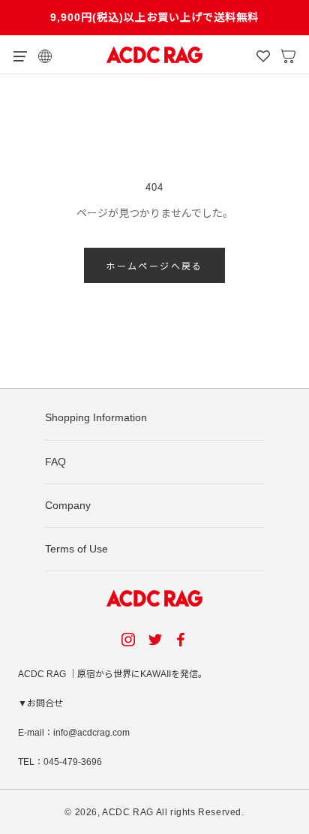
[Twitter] (155, 639)
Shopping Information (96, 417)
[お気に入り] (263, 55)
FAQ (55, 462)
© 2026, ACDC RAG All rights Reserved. (154, 812)
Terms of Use (76, 549)
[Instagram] (128, 639)
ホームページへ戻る (154, 266)
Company (68, 505)
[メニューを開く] (20, 55)
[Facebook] (183, 639)
